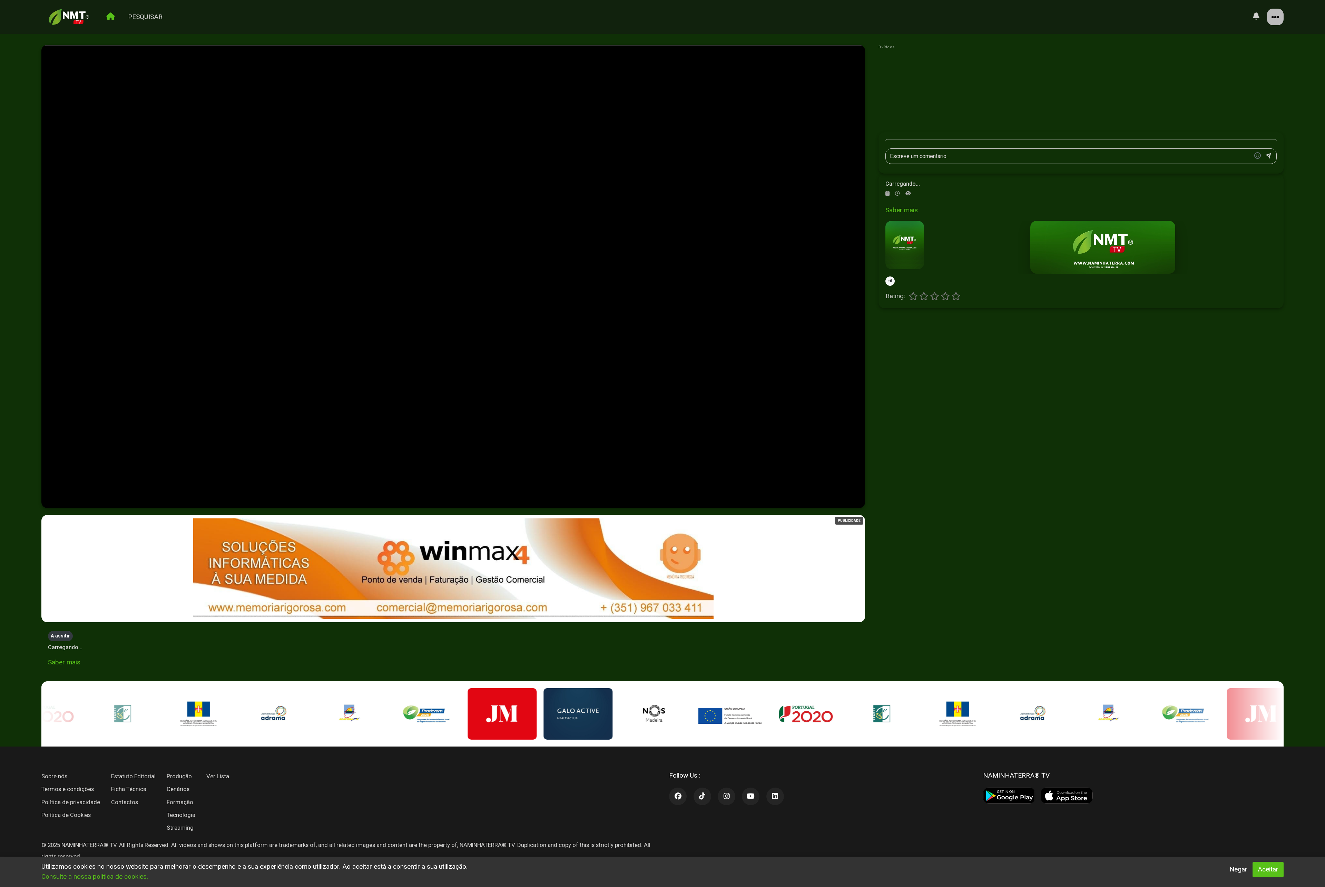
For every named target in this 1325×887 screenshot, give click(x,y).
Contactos (124, 802)
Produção (179, 776)
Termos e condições (67, 789)
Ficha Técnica (128, 789)
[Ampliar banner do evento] (1103, 247)
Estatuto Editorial (133, 776)
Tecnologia (181, 814)
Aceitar (1268, 869)
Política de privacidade (70, 802)
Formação (180, 802)
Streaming (180, 827)
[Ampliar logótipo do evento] (904, 245)
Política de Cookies (66, 814)
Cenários (178, 789)
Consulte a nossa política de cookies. (94, 876)
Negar (1238, 869)
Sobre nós (54, 776)
